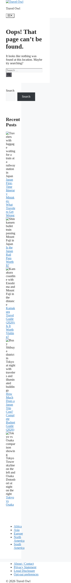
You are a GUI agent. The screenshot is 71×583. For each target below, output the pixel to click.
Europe (18, 533)
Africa (18, 526)
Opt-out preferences (26, 574)
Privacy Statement (25, 567)
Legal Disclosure (24, 570)
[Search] (9, 74)
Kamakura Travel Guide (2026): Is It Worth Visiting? (10, 322)
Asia (17, 530)
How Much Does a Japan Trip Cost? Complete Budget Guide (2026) (10, 411)
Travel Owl (13, 8)
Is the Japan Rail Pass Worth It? (10, 256)
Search (10, 90)
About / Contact (24, 563)
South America (19, 546)
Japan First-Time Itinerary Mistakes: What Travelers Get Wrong (10, 197)
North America (19, 538)
